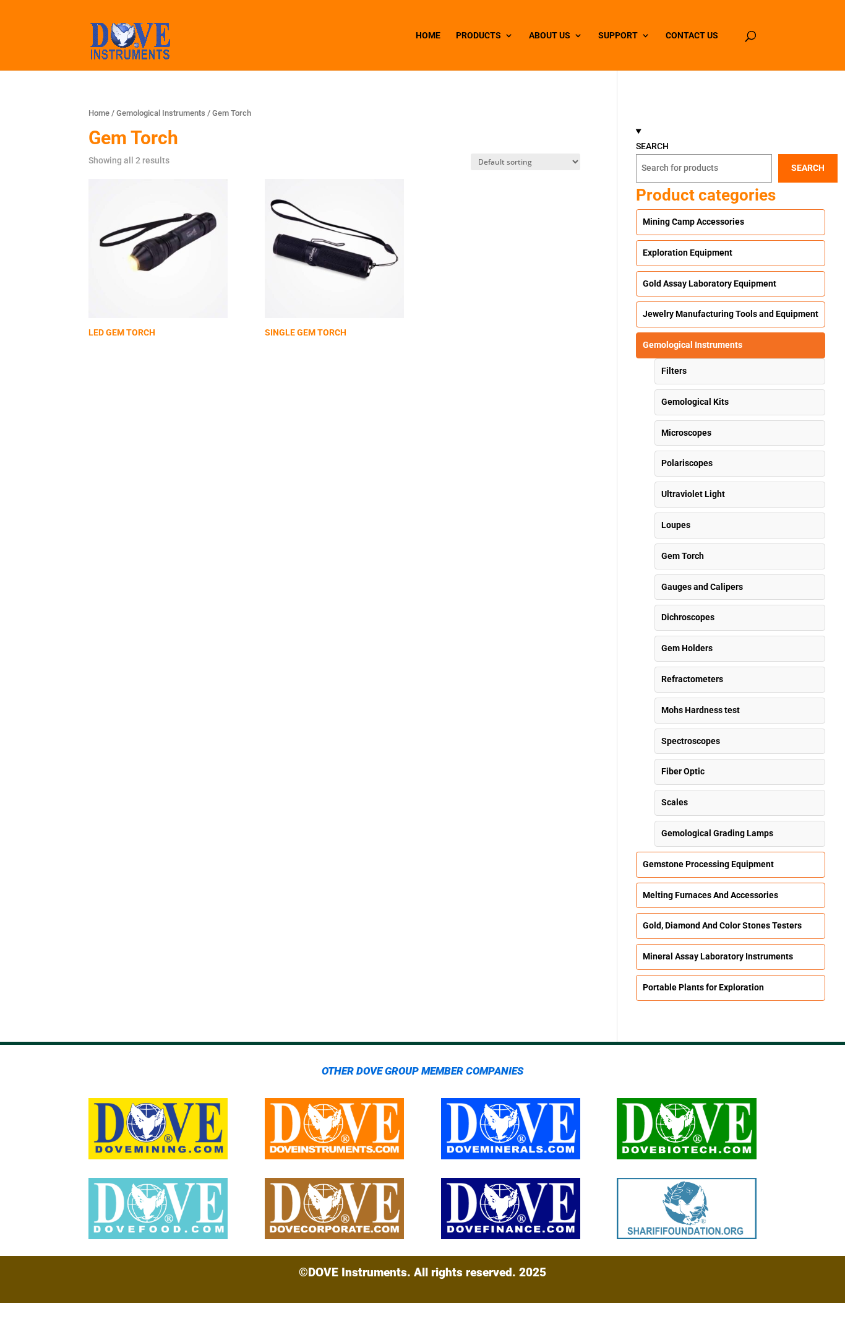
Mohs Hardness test (700, 710)
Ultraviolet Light (693, 494)
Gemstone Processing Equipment (708, 864)
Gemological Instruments (160, 113)
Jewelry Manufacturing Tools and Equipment (730, 314)
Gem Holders (687, 648)
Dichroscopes (687, 617)
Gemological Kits (695, 402)
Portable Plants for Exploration (703, 987)
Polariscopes (687, 463)
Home (98, 113)
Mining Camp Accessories (693, 222)
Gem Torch (682, 556)
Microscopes (686, 433)
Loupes (675, 525)
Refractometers (692, 679)
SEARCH (652, 146)
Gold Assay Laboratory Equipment (709, 283)
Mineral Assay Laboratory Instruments (718, 956)
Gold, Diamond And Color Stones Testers (722, 925)
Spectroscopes (690, 741)
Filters (674, 371)
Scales (674, 802)
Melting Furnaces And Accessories (710, 895)
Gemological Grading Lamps (717, 833)
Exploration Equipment (687, 252)
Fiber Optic (683, 771)
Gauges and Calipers (702, 587)
